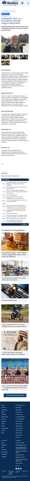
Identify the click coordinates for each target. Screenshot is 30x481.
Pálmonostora (4, 452)
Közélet (3, 423)
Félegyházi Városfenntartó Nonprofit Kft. (22, 460)
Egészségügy (4, 409)
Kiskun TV (18, 465)
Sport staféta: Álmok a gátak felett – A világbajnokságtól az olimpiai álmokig (16, 206)
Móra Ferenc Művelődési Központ (21, 452)
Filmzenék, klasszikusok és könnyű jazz (16, 218)
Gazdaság (3, 414)
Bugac (2, 442)
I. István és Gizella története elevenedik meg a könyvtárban (17, 200)
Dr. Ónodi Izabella (20, 419)
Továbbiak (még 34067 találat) (15, 395)
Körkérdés (3, 421)
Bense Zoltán (19, 409)
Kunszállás (3, 449)
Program (3, 430)
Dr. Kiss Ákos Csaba (20, 416)
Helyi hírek (12, 11)
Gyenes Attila (19, 423)
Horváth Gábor (19, 425)
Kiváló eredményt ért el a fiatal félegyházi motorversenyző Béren (15, 197)
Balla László (18, 407)
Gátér (2, 447)
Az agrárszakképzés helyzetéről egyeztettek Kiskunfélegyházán (15, 221)
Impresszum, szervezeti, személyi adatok (11, 473)
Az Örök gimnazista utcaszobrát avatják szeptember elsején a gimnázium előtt (17, 216)
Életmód (3, 412)
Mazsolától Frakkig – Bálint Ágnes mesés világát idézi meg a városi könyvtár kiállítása (17, 184)
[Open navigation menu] (22, 3)
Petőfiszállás (4, 454)
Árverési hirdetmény (12, 195)
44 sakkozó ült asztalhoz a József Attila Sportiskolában (17, 187)
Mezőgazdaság (4, 428)
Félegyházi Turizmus (20, 457)
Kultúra (3, 425)
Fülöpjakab (3, 445)
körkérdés (5, 173)
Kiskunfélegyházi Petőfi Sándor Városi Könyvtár (21, 448)
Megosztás (6, 13)
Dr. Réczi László (19, 421)
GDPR (15, 477)
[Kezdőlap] (10, 2)
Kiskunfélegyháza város (21, 445)
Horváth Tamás (19, 428)
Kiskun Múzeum (19, 463)
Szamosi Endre (19, 435)
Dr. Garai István (19, 414)
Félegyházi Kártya (20, 454)
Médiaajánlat (25, 471)
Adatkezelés (4, 471)
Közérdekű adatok (18, 472)
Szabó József (19, 432)
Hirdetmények (4, 416)
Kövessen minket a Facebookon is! (10, 176)
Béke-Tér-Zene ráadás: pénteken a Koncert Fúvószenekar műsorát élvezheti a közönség (17, 192)
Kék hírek (3, 419)
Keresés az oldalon (20, 442)
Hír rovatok (4, 11)
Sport (2, 432)
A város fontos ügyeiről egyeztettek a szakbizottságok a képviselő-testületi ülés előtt (16, 210)
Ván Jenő (18, 437)
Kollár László (18, 430)
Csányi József (19, 412)
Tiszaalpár (3, 456)
